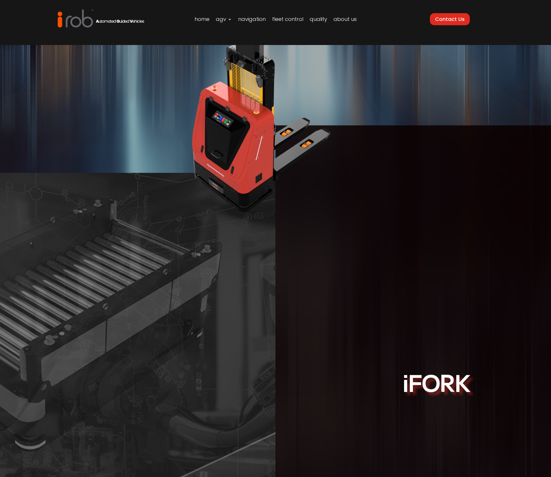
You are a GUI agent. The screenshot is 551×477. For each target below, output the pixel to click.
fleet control (287, 20)
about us (345, 20)
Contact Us (450, 19)
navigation (252, 20)
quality (318, 20)
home (202, 20)
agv (221, 20)
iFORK (436, 386)
